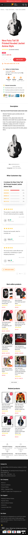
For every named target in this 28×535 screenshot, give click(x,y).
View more (14, 382)
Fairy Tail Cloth (10, 9)
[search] (23, 5)
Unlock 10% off (3, 528)
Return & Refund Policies (7, 503)
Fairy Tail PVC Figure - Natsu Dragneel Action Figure (7, 370)
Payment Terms (5, 500)
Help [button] (25, 533)
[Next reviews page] (24, 273)
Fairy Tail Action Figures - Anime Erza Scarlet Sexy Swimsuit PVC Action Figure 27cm (20, 371)
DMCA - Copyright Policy (7, 489)
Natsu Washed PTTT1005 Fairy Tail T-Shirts (20, 302)
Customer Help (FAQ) (6, 507)
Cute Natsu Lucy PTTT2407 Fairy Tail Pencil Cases (6, 302)
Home (2, 9)
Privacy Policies (5, 487)
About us (3, 482)
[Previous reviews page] (17, 273)
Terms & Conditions (5, 485)
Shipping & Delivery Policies (7, 498)
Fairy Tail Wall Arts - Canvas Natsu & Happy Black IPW (20, 348)
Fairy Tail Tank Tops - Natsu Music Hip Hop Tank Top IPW (20, 324)
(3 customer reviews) (14, 49)
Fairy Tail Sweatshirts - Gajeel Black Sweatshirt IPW (7, 348)
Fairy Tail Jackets (20, 9)
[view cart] (26, 5)
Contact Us (3, 505)
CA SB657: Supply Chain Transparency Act (11, 491)
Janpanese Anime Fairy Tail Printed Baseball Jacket (6, 430)
